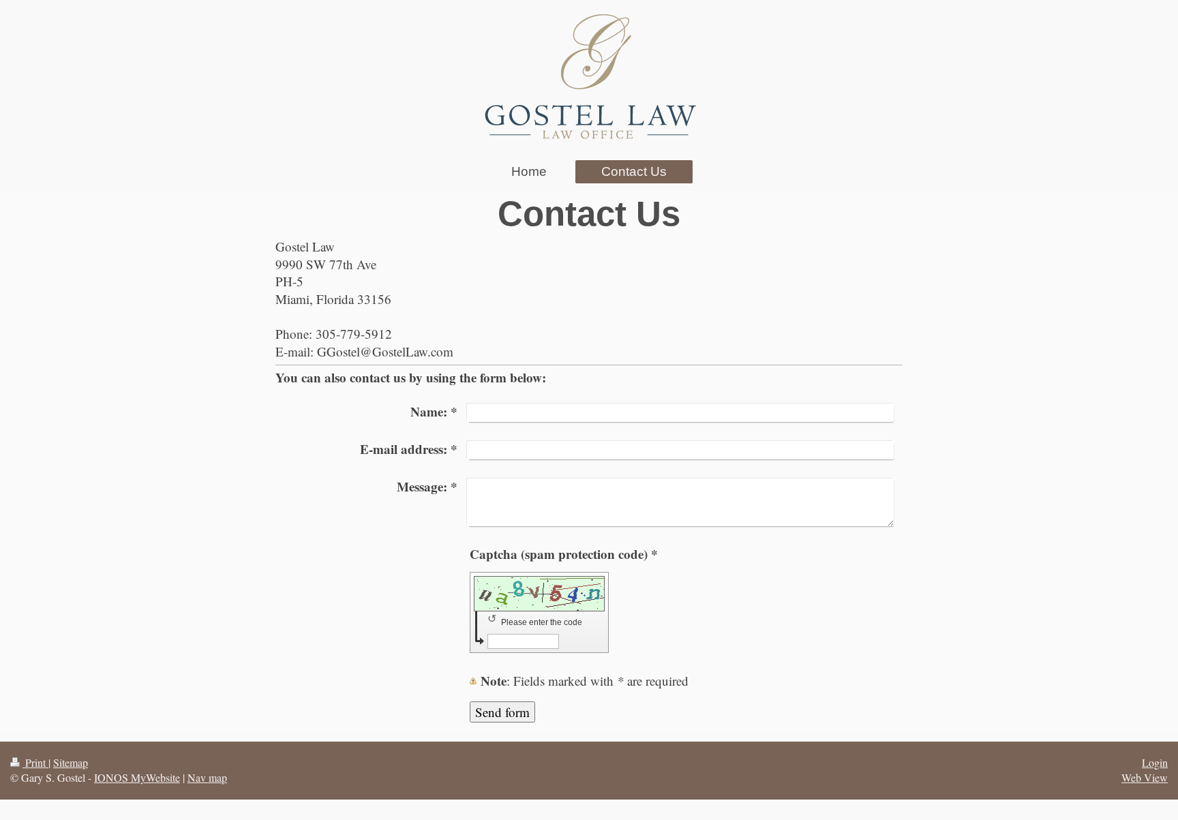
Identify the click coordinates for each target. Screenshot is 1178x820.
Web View (1144, 777)
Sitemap (70, 762)
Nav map (207, 777)
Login (1155, 762)
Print (35, 762)
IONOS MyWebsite (137, 777)
